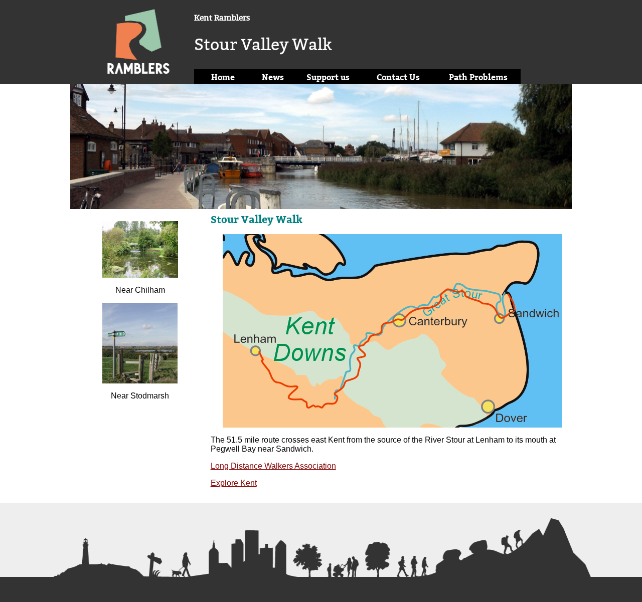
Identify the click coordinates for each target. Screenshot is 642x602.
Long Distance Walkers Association (273, 466)
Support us (328, 77)
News (273, 77)
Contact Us (398, 77)
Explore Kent (234, 483)
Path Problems (478, 77)
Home (223, 77)
